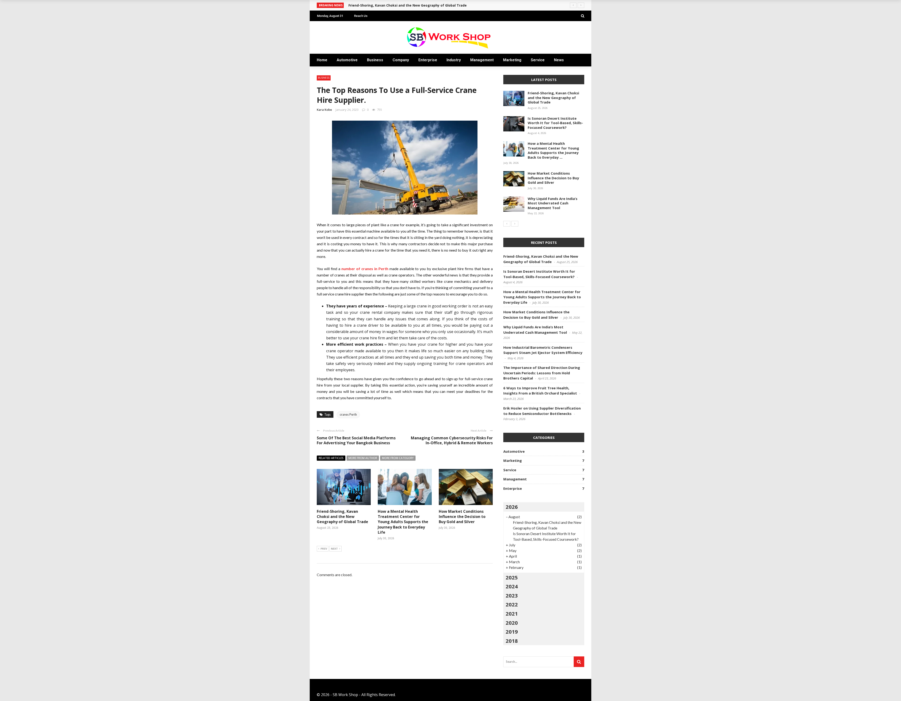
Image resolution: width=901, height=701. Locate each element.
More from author (362, 458)
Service (538, 60)
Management (482, 60)
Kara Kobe (324, 109)
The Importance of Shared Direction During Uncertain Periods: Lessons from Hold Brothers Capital (541, 372)
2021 (512, 613)
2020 (512, 622)
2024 (512, 586)
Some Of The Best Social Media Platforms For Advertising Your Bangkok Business (356, 440)
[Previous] (506, 223)
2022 (512, 604)
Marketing (512, 60)
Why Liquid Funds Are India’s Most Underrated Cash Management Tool (552, 203)
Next (334, 548)
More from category (398, 458)
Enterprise (427, 60)
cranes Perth (348, 414)
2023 (512, 595)
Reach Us (360, 16)
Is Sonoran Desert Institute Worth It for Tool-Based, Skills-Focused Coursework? (555, 123)
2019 (512, 631)
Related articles (331, 458)
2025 (512, 577)
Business (375, 60)
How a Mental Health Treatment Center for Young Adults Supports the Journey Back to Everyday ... (553, 150)
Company (401, 60)
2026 (512, 506)
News (559, 60)
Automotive (347, 60)
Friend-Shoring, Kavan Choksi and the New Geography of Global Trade (342, 517)
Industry (454, 60)
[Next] (514, 223)
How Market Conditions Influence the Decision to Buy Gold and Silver (462, 517)
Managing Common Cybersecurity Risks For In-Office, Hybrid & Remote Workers (452, 440)
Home (322, 60)
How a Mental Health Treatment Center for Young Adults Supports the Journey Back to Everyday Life (403, 522)
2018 (512, 640)
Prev (324, 548)
